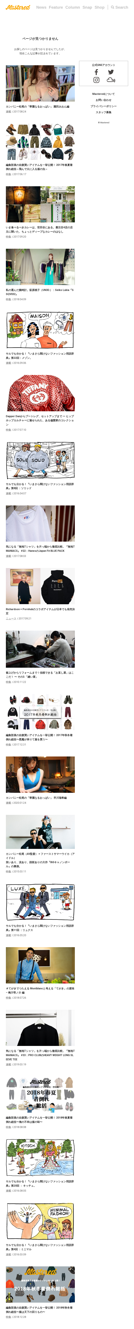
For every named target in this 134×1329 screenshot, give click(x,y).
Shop (100, 7)
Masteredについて (103, 94)
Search (121, 7)
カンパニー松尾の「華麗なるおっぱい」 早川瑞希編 (36, 797)
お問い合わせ (103, 100)
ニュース (11, 618)
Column (72, 7)
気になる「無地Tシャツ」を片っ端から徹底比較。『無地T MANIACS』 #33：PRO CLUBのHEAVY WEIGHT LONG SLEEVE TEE (40, 1055)
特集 (8, 174)
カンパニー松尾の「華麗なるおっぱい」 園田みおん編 (37, 106)
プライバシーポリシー (104, 106)
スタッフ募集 (103, 112)
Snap (87, 7)
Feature (56, 7)
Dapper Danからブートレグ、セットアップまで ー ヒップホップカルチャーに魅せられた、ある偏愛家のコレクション (40, 420)
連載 (8, 111)
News (41, 7)
